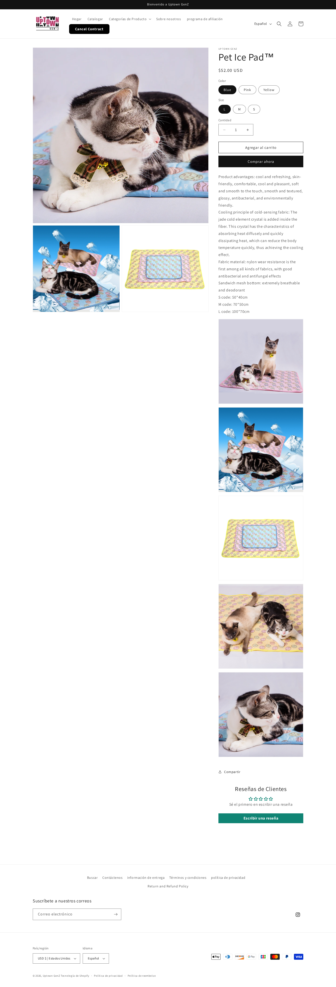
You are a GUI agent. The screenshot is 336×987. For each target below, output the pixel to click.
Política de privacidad (108, 975)
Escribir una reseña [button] (261, 818)
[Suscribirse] (115, 914)
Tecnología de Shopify (75, 975)
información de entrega (146, 877)
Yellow (269, 90)
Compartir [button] (232, 772)
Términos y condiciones (187, 877)
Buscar (92, 877)
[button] (129, 19)
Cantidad (224, 120)
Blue (227, 90)
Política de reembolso (142, 975)
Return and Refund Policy (168, 886)
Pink (247, 90)
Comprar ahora (261, 161)
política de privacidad (228, 877)
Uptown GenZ (51, 975)
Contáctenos (112, 877)
